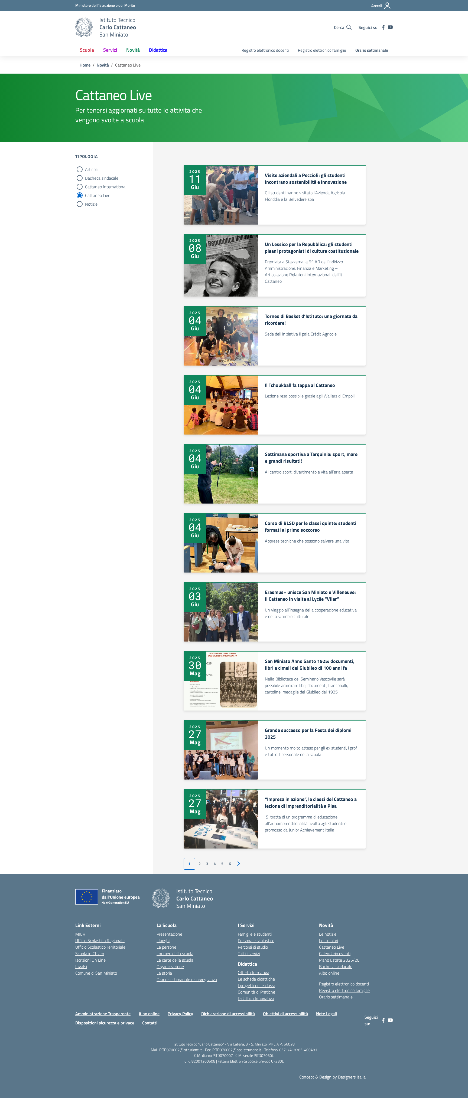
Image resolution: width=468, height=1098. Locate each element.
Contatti (149, 1023)
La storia (164, 973)
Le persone (166, 947)
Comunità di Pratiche (256, 992)
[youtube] (390, 27)
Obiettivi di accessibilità (285, 1013)
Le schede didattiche (256, 979)
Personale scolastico (256, 940)
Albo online (329, 973)
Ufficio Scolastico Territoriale (100, 947)
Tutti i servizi (249, 953)
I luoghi (163, 940)
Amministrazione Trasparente (103, 1013)
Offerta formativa (253, 972)
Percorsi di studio (253, 947)
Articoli (91, 169)
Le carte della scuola (175, 960)
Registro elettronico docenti (265, 50)
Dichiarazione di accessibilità (228, 1013)
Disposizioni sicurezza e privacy (104, 1023)
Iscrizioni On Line (90, 960)
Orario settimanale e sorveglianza (187, 979)
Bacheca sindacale (101, 178)
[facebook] (383, 27)
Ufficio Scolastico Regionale (100, 940)
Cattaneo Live (97, 195)
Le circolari (328, 940)
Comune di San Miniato (96, 973)
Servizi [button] (110, 50)
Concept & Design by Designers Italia (332, 1077)
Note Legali (326, 1013)
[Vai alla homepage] (84, 27)
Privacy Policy (180, 1013)
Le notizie (327, 934)
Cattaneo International (105, 186)
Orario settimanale (371, 50)
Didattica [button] (158, 50)
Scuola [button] (87, 50)
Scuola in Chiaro (89, 953)
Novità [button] (133, 50)
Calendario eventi (334, 953)
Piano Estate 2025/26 (339, 960)
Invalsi (81, 966)
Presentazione (169, 934)
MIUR (80, 934)
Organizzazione (170, 966)
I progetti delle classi (256, 985)
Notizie (91, 204)
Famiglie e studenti (255, 934)
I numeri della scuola (175, 953)
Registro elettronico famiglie (322, 50)
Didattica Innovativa (256, 998)
